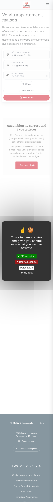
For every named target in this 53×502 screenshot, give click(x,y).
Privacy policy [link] (26, 273)
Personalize (26, 267)
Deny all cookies (28, 262)
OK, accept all (27, 256)
